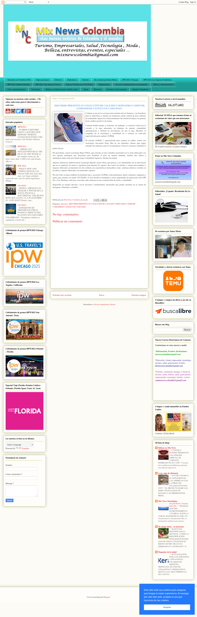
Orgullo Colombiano (140, 89)
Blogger (107, 597)
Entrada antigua (139, 295)
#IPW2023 (22, 127)
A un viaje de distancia (168, 473)
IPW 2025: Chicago (130, 79)
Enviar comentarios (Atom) (104, 304)
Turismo (85, 79)
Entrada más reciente (62, 295)
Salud (86, 89)
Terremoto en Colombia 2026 (18, 79)
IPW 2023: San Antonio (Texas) (48, 84)
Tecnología (35, 89)
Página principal (42, 79)
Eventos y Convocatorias (117, 89)
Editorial (58, 79)
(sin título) (22, 185)
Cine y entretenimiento (16, 89)
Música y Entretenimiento (163, 84)
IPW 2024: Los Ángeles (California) (157, 79)
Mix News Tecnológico (167, 501)
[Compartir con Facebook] (103, 200)
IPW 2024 (22, 165)
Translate (25, 448)
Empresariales (104, 84)
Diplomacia (72, 79)
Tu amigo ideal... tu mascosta (171, 526)
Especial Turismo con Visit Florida (79, 84)
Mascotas (97, 89)
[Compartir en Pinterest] (105, 200)
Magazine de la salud (167, 551)
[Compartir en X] (100, 200)
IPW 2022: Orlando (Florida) (18, 84)
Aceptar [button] (167, 607)
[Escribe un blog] (97, 200)
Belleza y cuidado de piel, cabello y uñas (62, 89)
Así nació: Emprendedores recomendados (131, 84)
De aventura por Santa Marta (105, 79)
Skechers (64, 203)
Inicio (101, 295)
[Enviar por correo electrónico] (94, 200)
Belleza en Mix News (167, 447)
